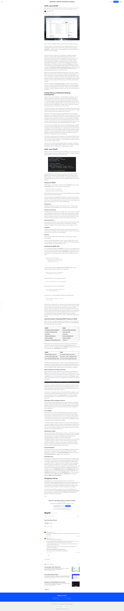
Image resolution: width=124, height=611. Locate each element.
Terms (66, 604)
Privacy (63, 604)
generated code (62, 395)
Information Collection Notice (61, 509)
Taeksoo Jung (48, 538)
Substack (57, 608)
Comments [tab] (46, 523)
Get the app (67, 606)
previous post (69, 62)
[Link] (43, 93)
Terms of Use (67, 508)
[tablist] (48, 523)
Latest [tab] (48, 564)
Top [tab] (45, 564)
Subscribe (116, 1)
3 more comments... (47, 559)
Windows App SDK (60, 83)
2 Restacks (55, 512)
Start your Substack (59, 606)
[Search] (110, 2)
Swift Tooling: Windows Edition (51, 574)
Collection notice (70, 604)
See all (46, 589)
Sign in (121, 1)
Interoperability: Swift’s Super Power (52, 567)
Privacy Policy (69, 509)
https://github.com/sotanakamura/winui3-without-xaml (55, 549)
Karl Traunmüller (49, 532)
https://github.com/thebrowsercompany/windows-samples (67, 490)
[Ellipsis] (79, 532)
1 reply (49, 555)
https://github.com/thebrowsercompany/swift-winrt (60, 67)
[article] (62, 569)
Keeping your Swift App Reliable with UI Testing (54, 582)
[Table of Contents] (1, 305)
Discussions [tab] (52, 564)
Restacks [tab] (50, 523)
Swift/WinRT (46, 49)
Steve (50, 46)
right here (55, 50)
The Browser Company (52, 570)
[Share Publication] (112, 2)
